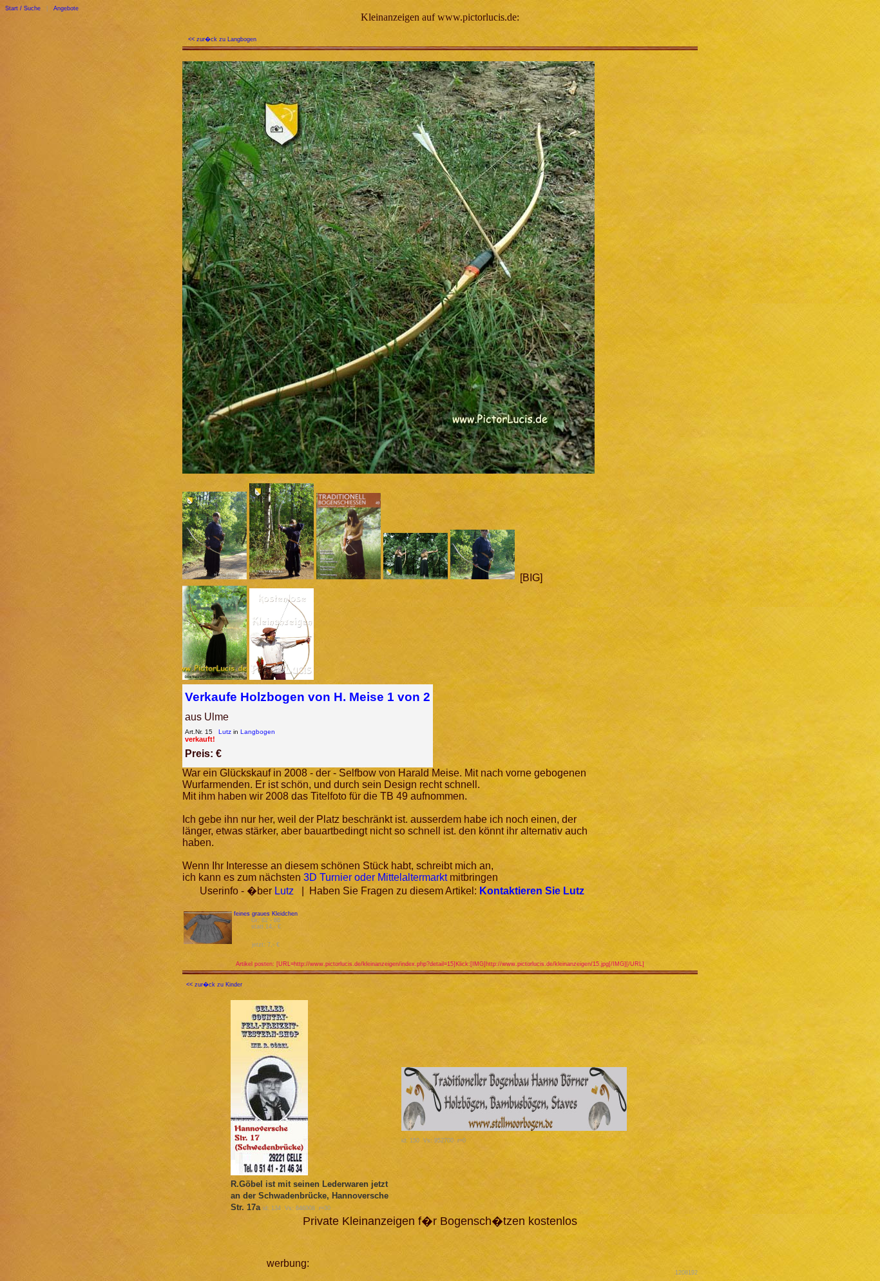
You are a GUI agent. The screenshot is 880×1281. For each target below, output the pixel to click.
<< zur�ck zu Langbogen (222, 39)
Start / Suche (23, 8)
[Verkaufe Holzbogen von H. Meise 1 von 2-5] (482, 577)
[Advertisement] (462, 1247)
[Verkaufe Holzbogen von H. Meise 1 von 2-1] (214, 577)
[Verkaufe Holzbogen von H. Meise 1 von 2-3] (348, 577)
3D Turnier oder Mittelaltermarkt (375, 877)
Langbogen (257, 731)
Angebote (66, 8)
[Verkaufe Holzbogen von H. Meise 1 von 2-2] (281, 577)
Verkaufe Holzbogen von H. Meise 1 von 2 (307, 697)
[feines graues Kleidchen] (208, 940)
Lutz (224, 731)
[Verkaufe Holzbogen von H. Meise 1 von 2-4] (415, 577)
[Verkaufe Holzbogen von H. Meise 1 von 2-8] (281, 678)
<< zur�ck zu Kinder (214, 984)
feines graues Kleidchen (266, 913)
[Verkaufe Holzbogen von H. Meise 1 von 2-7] (214, 678)
